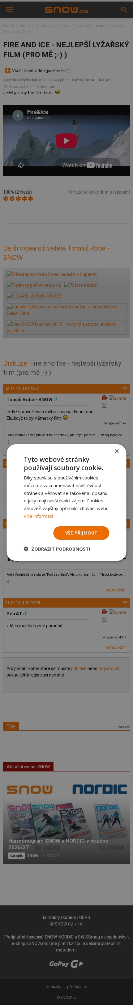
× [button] (116, 451)
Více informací (38, 516)
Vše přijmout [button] (81, 533)
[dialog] (66, 502)
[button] (57, 549)
